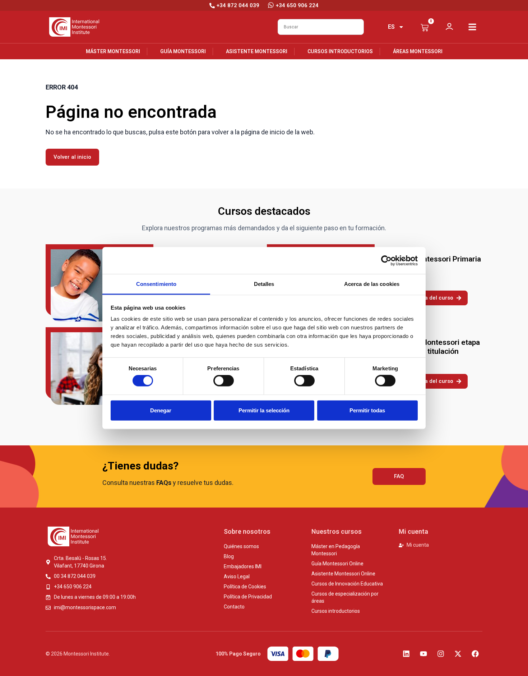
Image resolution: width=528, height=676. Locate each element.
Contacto (234, 607)
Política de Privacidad (248, 596)
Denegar (160, 410)
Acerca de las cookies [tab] (371, 284)
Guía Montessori (183, 51)
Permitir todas (367, 410)
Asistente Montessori (256, 51)
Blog (229, 556)
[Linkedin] (406, 654)
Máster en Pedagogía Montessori (335, 549)
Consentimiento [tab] (156, 284)
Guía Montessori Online (337, 563)
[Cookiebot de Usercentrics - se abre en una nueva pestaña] (386, 260)
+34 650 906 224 (297, 5)
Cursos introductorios (340, 51)
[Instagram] (441, 654)
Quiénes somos (241, 546)
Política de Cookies (245, 586)
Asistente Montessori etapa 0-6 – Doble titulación (433, 347)
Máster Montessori (113, 51)
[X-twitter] (458, 654)
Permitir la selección (264, 410)
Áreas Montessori (418, 51)
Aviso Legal (237, 576)
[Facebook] (475, 654)
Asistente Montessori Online (343, 574)
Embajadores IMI (242, 566)
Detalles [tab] (264, 284)
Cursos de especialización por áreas (345, 597)
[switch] (223, 380)
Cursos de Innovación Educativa (347, 584)
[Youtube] (423, 654)
